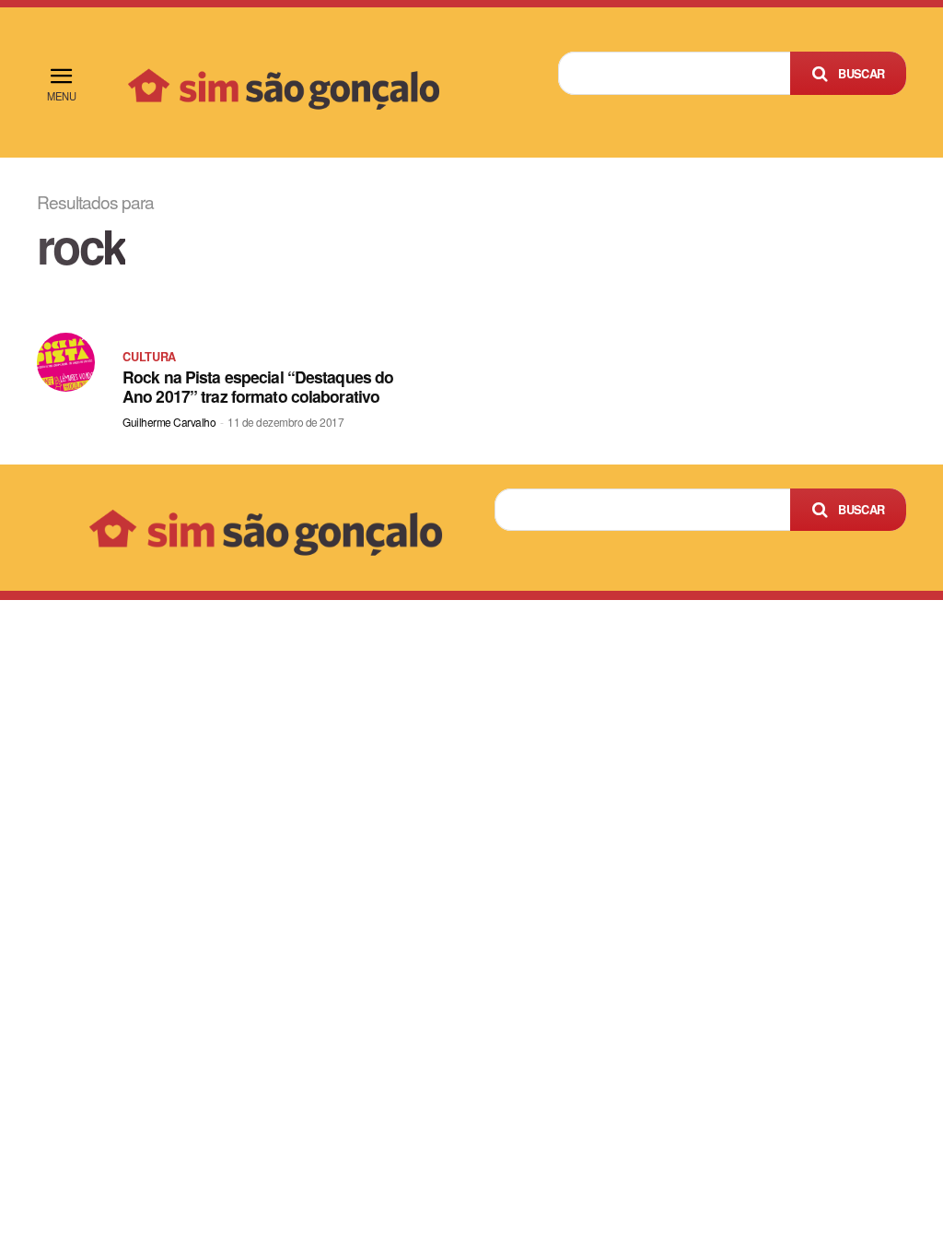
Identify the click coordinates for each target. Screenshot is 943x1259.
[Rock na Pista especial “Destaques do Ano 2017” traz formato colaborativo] (66, 362)
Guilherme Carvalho (168, 421)
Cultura (149, 356)
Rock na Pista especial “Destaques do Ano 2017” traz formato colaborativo (257, 386)
